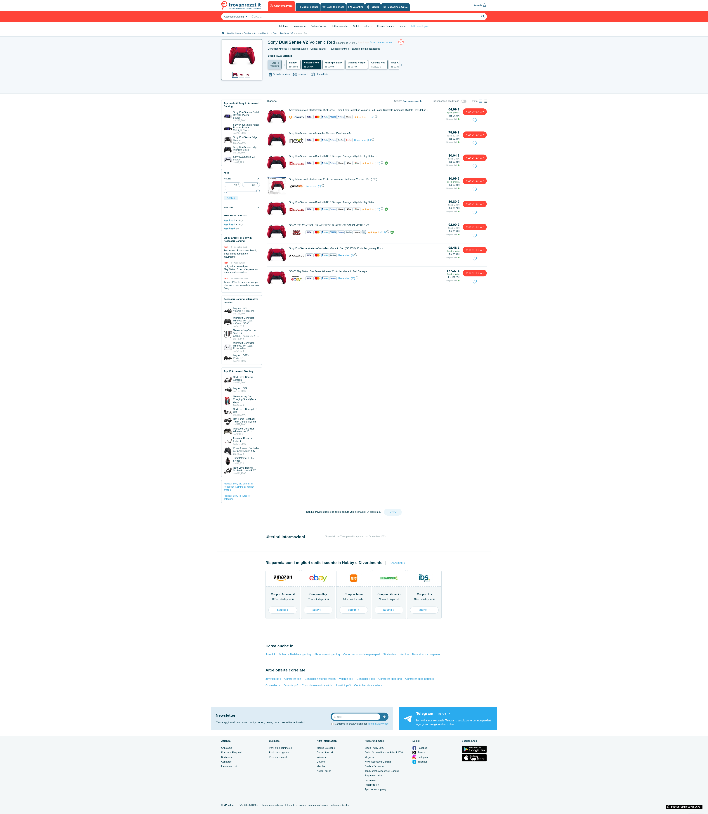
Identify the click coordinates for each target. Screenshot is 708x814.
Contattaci (226, 761)
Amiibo (404, 654)
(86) (369, 140)
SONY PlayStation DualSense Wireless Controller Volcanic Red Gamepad (328, 271)
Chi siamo (226, 748)
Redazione (226, 757)
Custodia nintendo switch (317, 685)
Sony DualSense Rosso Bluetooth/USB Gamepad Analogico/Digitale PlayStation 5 (333, 156)
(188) (377, 163)
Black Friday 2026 (374, 748)
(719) (383, 232)
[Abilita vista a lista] (480, 101)
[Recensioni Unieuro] (360, 117)
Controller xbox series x (419, 678)
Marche (321, 766)
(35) (353, 278)
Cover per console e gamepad (361, 654)
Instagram (422, 757)
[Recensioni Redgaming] (374, 232)
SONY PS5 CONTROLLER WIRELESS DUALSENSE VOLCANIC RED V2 (329, 225)
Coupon (321, 761)
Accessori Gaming (262, 33)
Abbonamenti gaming (327, 654)
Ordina (397, 101)
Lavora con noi (229, 766)
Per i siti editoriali (278, 757)
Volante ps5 (291, 685)
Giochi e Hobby (234, 33)
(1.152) (370, 117)
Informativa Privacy (378, 723)
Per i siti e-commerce (280, 748)
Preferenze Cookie (339, 805)
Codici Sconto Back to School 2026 (384, 752)
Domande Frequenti (231, 752)
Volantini (321, 757)
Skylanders (390, 654)
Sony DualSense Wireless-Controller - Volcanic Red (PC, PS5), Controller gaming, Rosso (336, 248)
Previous (284, 65)
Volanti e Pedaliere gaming (295, 654)
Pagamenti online (374, 775)
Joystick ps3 (343, 685)
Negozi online (324, 771)
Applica (231, 198)
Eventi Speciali (325, 752)
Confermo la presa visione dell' (361, 723)
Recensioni (370, 780)
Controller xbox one (390, 678)
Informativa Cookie (318, 805)
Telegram (422, 761)
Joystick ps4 (273, 678)
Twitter (421, 752)
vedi (474, 111)
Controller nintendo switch (320, 678)
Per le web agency (279, 752)
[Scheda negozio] (296, 117)
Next (402, 65)
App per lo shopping (375, 789)
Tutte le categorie (420, 26)
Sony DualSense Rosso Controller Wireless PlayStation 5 (319, 133)
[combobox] (235, 16)
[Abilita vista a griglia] (485, 101)
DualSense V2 (286, 33)
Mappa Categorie (326, 748)
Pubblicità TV (372, 784)
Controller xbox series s (368, 685)
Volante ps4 (346, 678)
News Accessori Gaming (378, 761)
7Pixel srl (229, 805)
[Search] (483, 16)
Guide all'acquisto (374, 766)
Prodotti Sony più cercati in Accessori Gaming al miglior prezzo (239, 486)
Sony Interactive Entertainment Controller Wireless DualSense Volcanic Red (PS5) (333, 179)
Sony (275, 33)
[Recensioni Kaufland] (368, 163)
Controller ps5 (292, 678)
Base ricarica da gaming (426, 654)
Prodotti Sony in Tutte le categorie (237, 497)
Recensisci (360, 140)
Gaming (247, 33)
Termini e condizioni (272, 805)
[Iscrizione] (384, 717)
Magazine (370, 757)
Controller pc (273, 685)
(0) (319, 186)
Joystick (271, 654)
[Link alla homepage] (222, 33)
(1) (352, 255)
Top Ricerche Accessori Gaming (382, 771)
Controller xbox (366, 678)
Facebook (422, 748)
